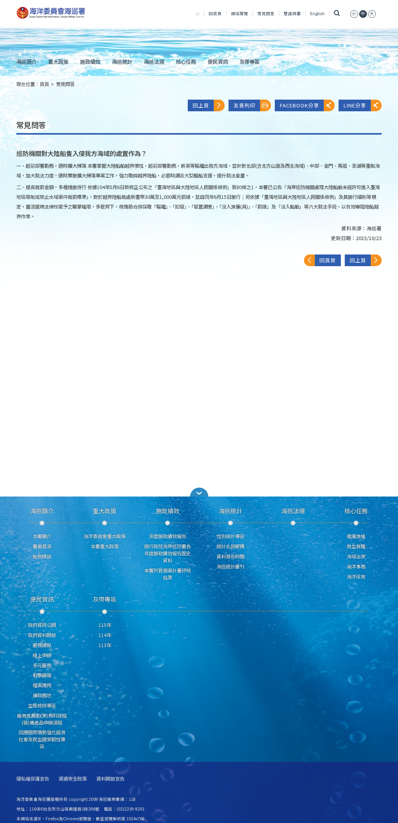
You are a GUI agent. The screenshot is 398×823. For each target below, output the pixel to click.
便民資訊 (218, 61)
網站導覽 (239, 13)
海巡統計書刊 (230, 566)
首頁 (44, 84)
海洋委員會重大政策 (105, 536)
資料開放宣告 (110, 779)
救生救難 (356, 546)
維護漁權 (356, 536)
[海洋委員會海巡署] (73, 13)
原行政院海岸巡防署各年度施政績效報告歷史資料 (167, 553)
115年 (104, 624)
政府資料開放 (42, 635)
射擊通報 (42, 675)
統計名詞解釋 (230, 546)
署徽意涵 (42, 546)
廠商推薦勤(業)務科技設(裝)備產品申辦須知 (42, 719)
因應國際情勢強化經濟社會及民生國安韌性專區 (42, 739)
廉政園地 (42, 695)
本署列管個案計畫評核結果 (167, 574)
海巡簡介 (26, 61)
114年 (104, 635)
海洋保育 (356, 576)
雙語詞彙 (292, 13)
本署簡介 (42, 536)
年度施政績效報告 (167, 536)
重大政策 (58, 61)
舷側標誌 (42, 556)
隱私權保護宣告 (32, 779)
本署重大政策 (105, 546)
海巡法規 (154, 61)
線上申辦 (42, 655)
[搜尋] (337, 13)
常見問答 (265, 13)
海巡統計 (122, 61)
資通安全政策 (73, 779)
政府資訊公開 (42, 624)
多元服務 (42, 665)
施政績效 (90, 61)
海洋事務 (356, 566)
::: (197, 13)
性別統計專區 (230, 536)
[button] (354, 13)
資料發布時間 (230, 556)
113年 (104, 645)
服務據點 (42, 645)
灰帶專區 (249, 61)
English (317, 13)
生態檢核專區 (42, 705)
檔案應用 (42, 685)
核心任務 (186, 61)
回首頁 (215, 13)
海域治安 (356, 556)
